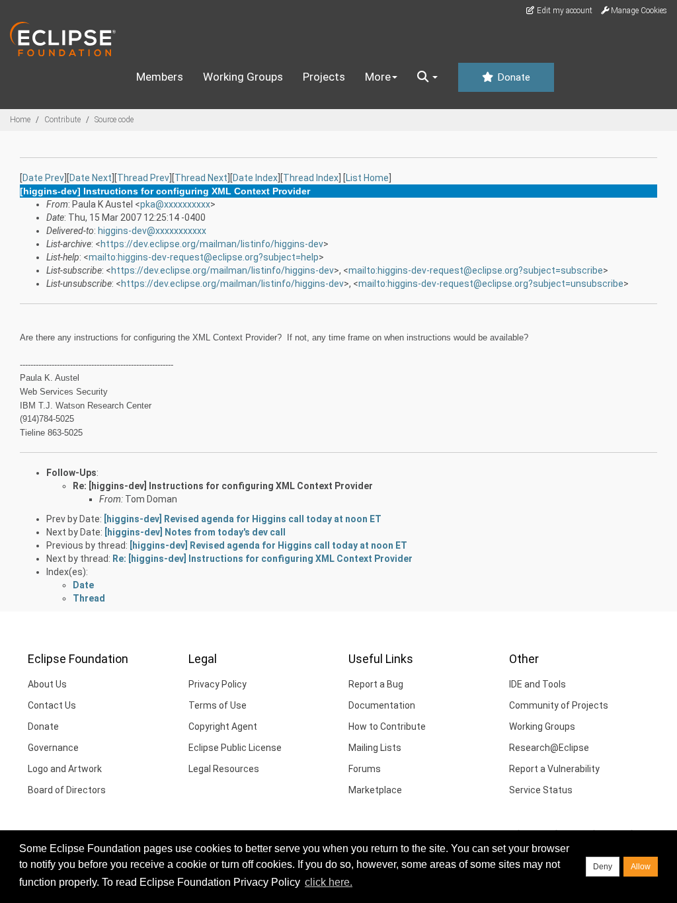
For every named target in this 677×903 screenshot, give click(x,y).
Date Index (255, 178)
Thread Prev (143, 178)
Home (20, 119)
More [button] (378, 76)
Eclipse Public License (235, 747)
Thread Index (310, 178)
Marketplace (375, 790)
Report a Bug (375, 684)
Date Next (90, 178)
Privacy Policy (217, 684)
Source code (114, 119)
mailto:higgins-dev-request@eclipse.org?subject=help (204, 257)
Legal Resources (223, 769)
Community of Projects (558, 705)
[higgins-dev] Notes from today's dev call (195, 532)
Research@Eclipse (549, 747)
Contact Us (52, 705)
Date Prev (43, 178)
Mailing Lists (374, 747)
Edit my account (563, 10)
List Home (367, 178)
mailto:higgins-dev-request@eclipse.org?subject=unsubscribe (490, 283)
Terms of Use (217, 705)
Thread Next (201, 178)
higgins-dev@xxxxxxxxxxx (152, 230)
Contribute (62, 119)
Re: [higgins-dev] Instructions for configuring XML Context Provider (223, 486)
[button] (427, 77)
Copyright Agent (222, 726)
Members (159, 76)
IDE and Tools (537, 684)
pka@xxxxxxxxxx (175, 204)
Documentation (381, 705)
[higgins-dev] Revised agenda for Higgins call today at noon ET (242, 519)
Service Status (541, 790)
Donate (512, 77)
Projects (324, 76)
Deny (602, 866)
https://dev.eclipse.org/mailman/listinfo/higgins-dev (211, 244)
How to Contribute (387, 726)
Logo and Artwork (65, 769)
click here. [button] (328, 882)
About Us (47, 684)
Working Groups (243, 76)
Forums (364, 769)
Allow (641, 866)
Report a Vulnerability (554, 769)
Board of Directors (67, 790)
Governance (53, 747)
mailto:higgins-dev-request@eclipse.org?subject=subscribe (475, 270)
